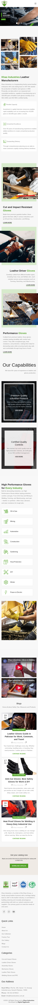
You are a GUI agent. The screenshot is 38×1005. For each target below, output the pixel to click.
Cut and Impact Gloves (9, 959)
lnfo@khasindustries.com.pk (15, 996)
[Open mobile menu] (35, 4)
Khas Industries (19, 729)
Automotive (3, 19)
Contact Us (5, 947)
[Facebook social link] (4, 912)
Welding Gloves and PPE (10, 975)
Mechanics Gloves (7, 969)
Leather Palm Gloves (8, 972)
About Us (5, 930)
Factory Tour (6, 937)
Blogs (3, 943)
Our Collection (6, 934)
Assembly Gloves (7, 965)
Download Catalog (19, 866)
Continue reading (19, 753)
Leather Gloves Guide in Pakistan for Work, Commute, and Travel (19, 736)
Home (4, 927)
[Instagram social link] (9, 912)
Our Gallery (5, 940)
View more (19, 456)
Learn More (7, 222)
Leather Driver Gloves (9, 962)
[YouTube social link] (14, 912)
